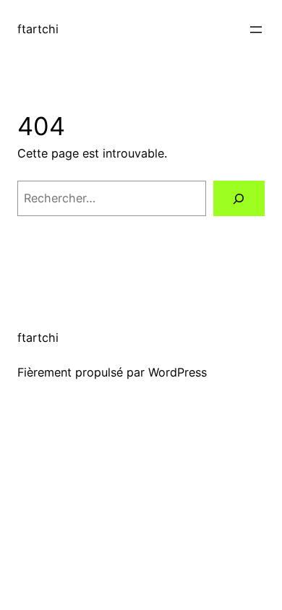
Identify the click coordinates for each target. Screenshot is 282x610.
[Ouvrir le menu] (256, 29)
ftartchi (38, 29)
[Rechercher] (239, 199)
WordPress (177, 372)
